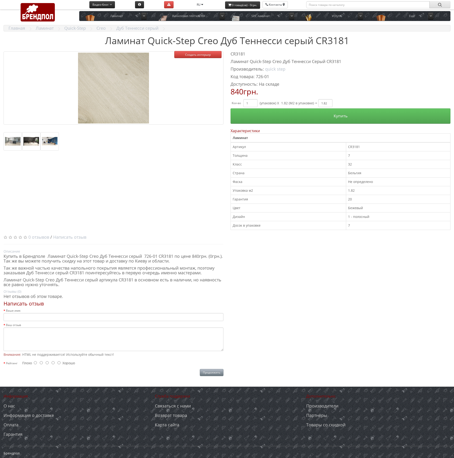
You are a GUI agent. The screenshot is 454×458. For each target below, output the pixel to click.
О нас (9, 406)
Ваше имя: (13, 311)
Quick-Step (75, 28)
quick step (275, 69)
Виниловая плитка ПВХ (188, 16)
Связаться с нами (173, 406)
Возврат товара (171, 415)
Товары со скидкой (325, 425)
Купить (341, 116)
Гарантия (13, 434)
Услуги (336, 16)
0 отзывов (38, 237)
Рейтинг (11, 363)
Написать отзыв (69, 237)
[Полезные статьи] (139, 4)
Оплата (11, 425)
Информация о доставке (29, 415)
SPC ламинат (260, 16)
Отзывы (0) (12, 291)
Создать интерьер (198, 55)
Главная (17, 28)
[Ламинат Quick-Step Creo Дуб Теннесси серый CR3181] (113, 88)
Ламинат (116, 16)
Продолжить (211, 372)
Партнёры (316, 415)
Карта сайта (167, 425)
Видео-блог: (101, 5)
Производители (322, 406)
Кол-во (236, 103)
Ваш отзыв (13, 325)
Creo (101, 28)
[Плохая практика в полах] (169, 4)
